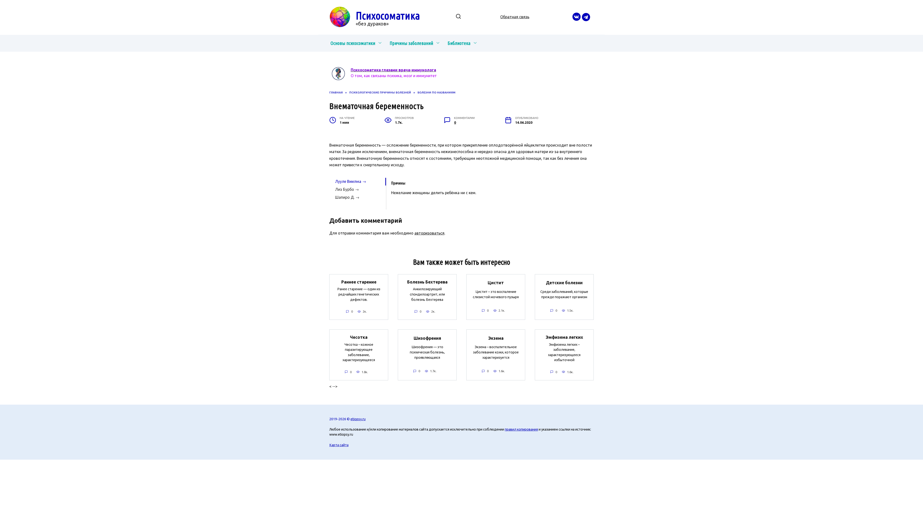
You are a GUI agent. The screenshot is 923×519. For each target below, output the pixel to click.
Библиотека (459, 43)
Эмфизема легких (564, 337)
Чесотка (359, 337)
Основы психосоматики (353, 43)
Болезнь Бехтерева (427, 282)
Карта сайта (339, 445)
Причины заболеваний (411, 43)
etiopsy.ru (358, 419)
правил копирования (521, 429)
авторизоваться (429, 233)
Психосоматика (388, 15)
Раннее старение (358, 282)
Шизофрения (427, 338)
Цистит (496, 282)
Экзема (496, 338)
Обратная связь (514, 17)
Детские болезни (564, 282)
